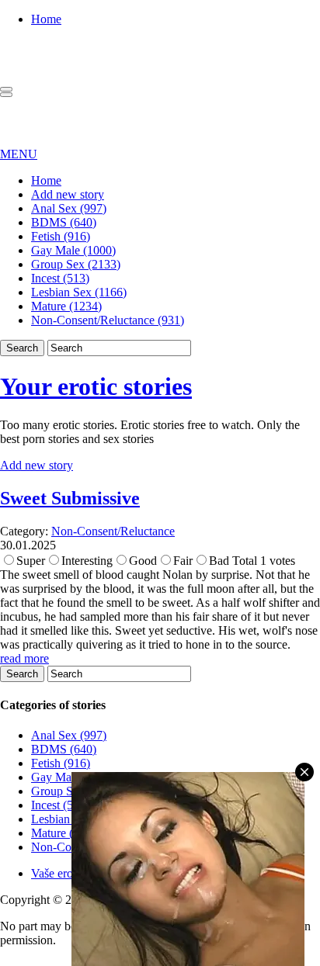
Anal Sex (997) (68, 208)
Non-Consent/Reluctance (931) (107, 320)
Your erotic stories (96, 386)
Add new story (67, 194)
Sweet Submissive (70, 498)
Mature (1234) (66, 306)
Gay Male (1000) (73, 250)
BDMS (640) (63, 222)
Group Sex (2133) (75, 264)
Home (46, 19)
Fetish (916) (60, 236)
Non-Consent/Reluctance (113, 531)
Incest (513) (60, 278)
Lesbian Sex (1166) (79, 292)
